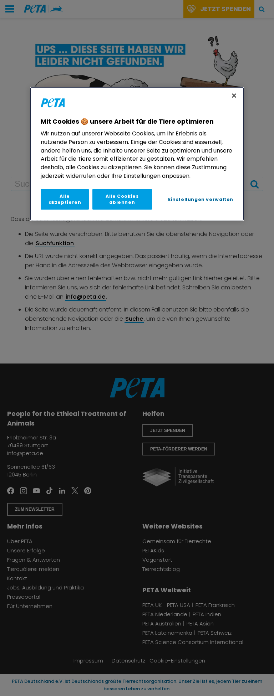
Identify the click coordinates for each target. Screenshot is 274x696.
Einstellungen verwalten (200, 199)
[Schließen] (234, 95)
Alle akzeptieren (65, 199)
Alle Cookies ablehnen (122, 199)
